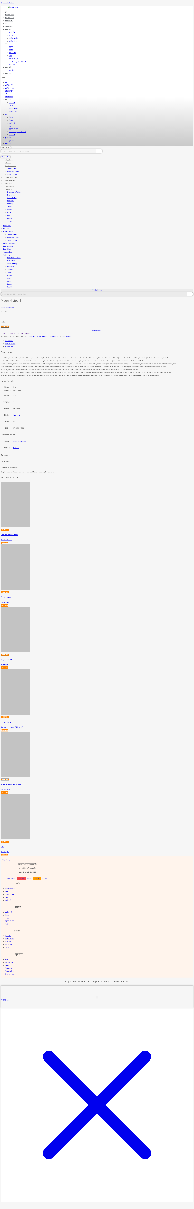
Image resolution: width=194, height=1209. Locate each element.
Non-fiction (11, 195)
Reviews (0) (9, 346)
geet (9, 215)
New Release (66, 336)
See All (9, 221)
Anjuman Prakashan (7, 3)
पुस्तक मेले (8, 67)
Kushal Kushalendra (7, 307)
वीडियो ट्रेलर (13, 41)
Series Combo (12, 174)
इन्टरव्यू (11, 35)
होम (6, 12)
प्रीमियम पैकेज (9, 21)
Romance (10, 201)
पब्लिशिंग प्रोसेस (9, 15)
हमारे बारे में (12, 53)
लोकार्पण (12, 32)
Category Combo (13, 171)
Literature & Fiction (14, 192)
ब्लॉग (10, 56)
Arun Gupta (5, 852)
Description (9, 341)
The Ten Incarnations (9, 534)
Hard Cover (16, 415)
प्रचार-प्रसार (8, 73)
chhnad (9, 209)
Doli (2, 846)
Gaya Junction (6, 659)
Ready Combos (10, 166)
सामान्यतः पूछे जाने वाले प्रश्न (17, 61)
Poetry (9, 218)
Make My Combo (11, 177)
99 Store (8, 163)
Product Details (10, 344)
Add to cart (5, 326)
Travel (9, 206)
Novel (56, 336)
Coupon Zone (10, 186)
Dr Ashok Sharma (6, 540)
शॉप (6, 24)
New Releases (10, 180)
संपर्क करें (12, 64)
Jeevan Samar (6, 722)
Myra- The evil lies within (11, 784)
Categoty (8, 189)
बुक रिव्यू (12, 70)
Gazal (9, 212)
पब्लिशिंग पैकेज (9, 18)
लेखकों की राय (13, 58)
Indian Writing (12, 198)
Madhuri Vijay (5, 789)
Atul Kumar (4, 665)
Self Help (10, 204)
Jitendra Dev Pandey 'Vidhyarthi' (12, 727)
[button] (85, 77)
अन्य (6, 44)
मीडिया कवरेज (13, 38)
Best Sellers (9, 183)
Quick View (4, 543)
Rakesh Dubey (5, 602)
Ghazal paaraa (6, 597)
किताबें (11, 50)
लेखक (11, 47)
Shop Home (9, 160)
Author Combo (12, 168)
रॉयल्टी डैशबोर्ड (9, 27)
